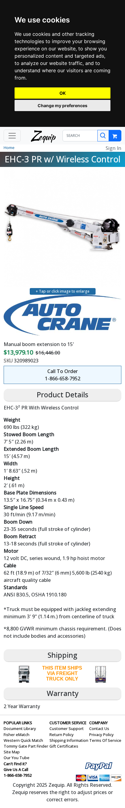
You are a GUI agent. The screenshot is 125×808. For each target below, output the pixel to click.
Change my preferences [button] (62, 105)
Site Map (12, 752)
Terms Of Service (105, 740)
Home (9, 147)
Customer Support (66, 728)
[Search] (103, 135)
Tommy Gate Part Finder (26, 746)
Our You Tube (16, 757)
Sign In (113, 148)
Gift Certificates (63, 746)
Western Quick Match (23, 740)
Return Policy (61, 734)
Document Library (20, 728)
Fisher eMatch (16, 734)
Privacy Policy (101, 734)
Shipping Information (68, 740)
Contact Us (99, 728)
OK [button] (62, 93)
